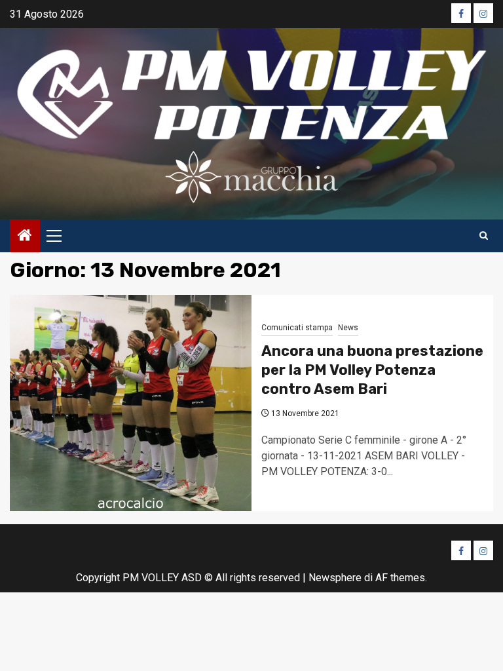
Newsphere (335, 577)
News (348, 327)
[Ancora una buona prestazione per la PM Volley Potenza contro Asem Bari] (131, 403)
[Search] (483, 235)
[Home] (25, 236)
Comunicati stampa (297, 327)
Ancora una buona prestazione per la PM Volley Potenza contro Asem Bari (372, 369)
